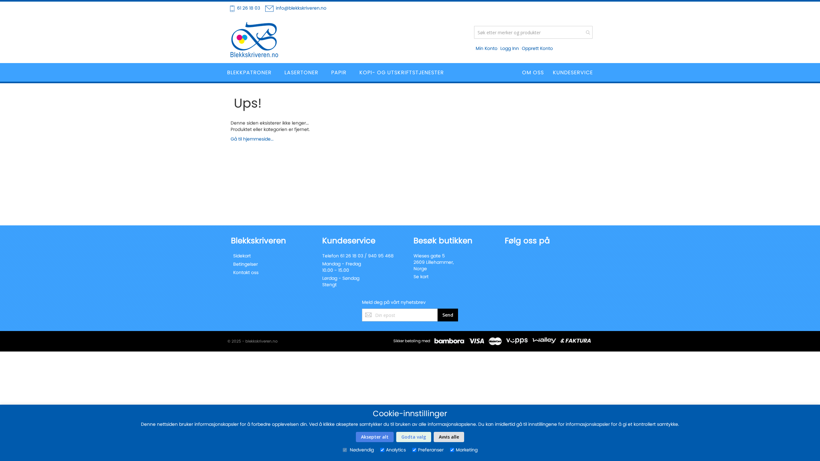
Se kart (421, 276)
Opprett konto (537, 48)
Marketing (467, 450)
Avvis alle (449, 437)
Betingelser (245, 264)
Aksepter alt (375, 437)
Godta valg (413, 437)
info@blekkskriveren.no (301, 8)
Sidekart (242, 256)
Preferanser (431, 450)
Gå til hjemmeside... (252, 139)
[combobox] (533, 32)
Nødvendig (361, 450)
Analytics (396, 450)
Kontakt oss (245, 272)
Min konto (486, 48)
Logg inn (509, 48)
